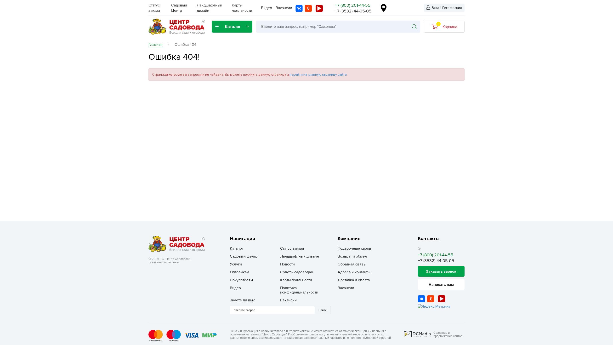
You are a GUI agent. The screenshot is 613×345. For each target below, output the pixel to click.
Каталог (237, 248)
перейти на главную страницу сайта (318, 74)
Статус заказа (292, 248)
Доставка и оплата (354, 280)
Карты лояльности (296, 280)
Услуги (236, 264)
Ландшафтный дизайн (299, 256)
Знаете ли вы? (242, 300)
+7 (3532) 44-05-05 (353, 11)
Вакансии (284, 8)
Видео (266, 8)
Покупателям (241, 280)
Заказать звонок (441, 271)
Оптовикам (239, 272)
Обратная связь (351, 264)
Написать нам (441, 284)
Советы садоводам (296, 272)
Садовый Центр (243, 256)
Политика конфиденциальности (299, 290)
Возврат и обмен (352, 256)
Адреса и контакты (354, 272)
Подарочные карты (354, 248)
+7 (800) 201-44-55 (352, 5)
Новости (287, 264)
